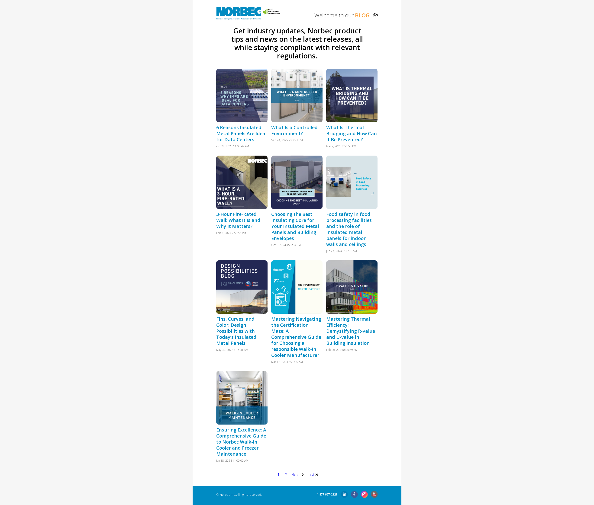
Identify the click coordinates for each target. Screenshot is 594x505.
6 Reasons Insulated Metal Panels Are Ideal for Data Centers (241, 133)
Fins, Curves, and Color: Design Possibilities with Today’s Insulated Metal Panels (236, 331)
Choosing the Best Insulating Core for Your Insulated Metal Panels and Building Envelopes (295, 226)
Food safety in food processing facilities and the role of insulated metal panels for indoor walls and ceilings (349, 229)
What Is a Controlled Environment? (294, 130)
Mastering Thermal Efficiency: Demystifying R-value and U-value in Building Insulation (350, 331)
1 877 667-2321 (327, 494)
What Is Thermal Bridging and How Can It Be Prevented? (351, 133)
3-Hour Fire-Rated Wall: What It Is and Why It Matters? (238, 220)
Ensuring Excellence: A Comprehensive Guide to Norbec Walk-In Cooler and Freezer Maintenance (241, 442)
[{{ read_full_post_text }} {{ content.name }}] (242, 95)
